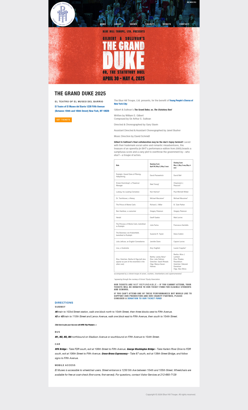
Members (191, 2)
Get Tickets (63, 119)
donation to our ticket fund (144, 298)
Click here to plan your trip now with (75, 325)
